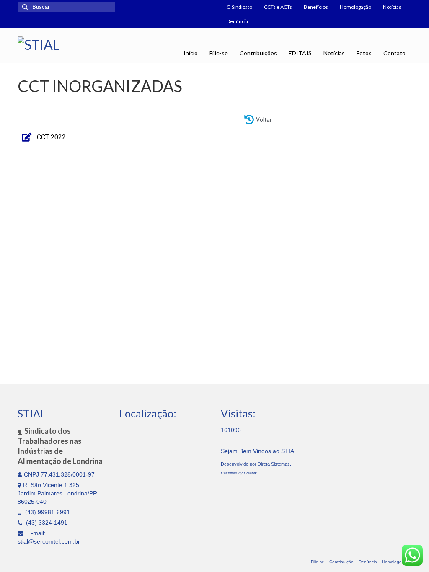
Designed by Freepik (239, 473)
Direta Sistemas (274, 463)
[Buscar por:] (66, 7)
